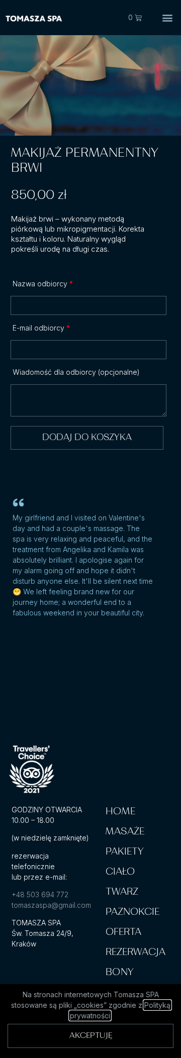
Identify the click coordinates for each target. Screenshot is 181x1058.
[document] (90, 529)
